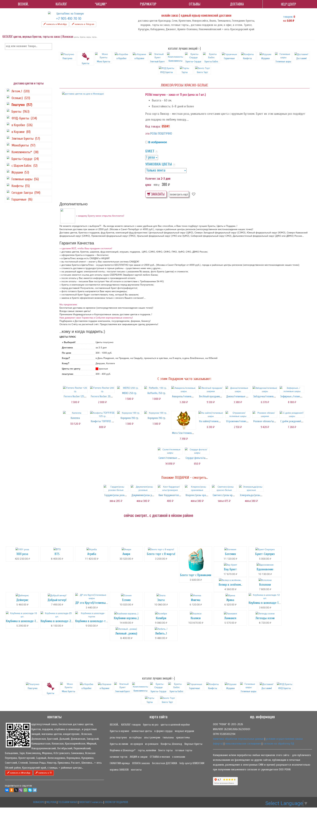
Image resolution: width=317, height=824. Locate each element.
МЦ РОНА (51, 802)
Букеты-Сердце (193, 61)
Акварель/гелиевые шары (187, 396)
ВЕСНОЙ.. (114, 724)
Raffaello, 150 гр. (156, 393)
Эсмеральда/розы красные (255, 495)
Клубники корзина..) (126, 618)
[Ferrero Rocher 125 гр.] (75, 389)
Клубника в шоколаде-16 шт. (24, 621)
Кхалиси (196, 618)
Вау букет (230, 569)
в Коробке (121, 58)
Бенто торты (165, 750)
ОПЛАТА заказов (141, 763)
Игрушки (265, 58)
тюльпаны (168, 737)
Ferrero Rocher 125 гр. (76, 396)
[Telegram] (35, 790)
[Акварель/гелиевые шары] (183, 389)
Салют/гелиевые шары (171, 458)
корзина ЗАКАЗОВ (119, 769)
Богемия (230, 554)
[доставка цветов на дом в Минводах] (83, 93)
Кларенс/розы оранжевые (200, 495)
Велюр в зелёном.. (230, 584)
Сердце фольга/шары (198, 458)
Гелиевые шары (283, 61)
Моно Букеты (103, 61)
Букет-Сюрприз (265, 554)
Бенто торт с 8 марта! (161, 554)
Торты (184, 72)
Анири (126, 554)
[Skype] (30, 790)
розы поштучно (118, 737)
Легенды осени (265, 618)
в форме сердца (163, 731)
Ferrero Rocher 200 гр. (103, 396)
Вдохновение (265, 569)
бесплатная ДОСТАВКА (164, 763)
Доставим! (301, 58)
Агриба (91, 554)
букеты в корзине (119, 731)
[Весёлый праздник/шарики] (210, 389)
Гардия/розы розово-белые (119, 495)
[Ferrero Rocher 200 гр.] (102, 389)
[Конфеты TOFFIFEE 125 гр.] (102, 414)
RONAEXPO (38, 802)
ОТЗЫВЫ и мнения (160, 756)
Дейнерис (22, 600)
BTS (57, 554)
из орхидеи (136, 743)
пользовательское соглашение (243, 743)
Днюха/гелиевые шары (239, 396)
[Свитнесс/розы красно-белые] (224, 488)
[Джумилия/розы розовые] (143, 488)
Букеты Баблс (211, 61)
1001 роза (22, 554)
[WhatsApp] (25, 790)
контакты (136, 769)
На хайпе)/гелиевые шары (214, 421)
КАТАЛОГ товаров (131, 724)
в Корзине (139, 58)
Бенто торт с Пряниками (195, 575)
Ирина (230, 600)
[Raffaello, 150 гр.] (156, 388)
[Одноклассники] (12, 790)
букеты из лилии (119, 743)
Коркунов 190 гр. (130, 418)
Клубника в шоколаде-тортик (94, 621)
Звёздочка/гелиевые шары (268, 396)
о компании (178, 756)
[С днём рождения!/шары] (292, 414)
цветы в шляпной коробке (175, 724)
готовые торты (183, 750)
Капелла (75, 418)
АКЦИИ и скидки (138, 756)
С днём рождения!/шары (294, 421)
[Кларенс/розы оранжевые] (197, 488)
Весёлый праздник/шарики (214, 396)
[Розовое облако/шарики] (264, 414)
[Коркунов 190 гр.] (129, 412)
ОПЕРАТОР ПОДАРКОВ (116, 802)
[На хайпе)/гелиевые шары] (210, 414)
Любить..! (161, 633)
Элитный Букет (157, 61)
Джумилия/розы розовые (145, 495)
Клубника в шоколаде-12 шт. (267, 603)
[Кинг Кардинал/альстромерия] (170, 488)
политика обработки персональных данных (238, 739)
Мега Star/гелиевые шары (187, 433)
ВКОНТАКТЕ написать (91, 802)
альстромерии (152, 737)
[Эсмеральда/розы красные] (251, 488)
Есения (126, 600)
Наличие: (151, 178)
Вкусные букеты (193, 743)
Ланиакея (230, 618)
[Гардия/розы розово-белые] (116, 488)
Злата (161, 600)
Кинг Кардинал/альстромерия (175, 495)
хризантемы (183, 737)
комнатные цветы (142, 731)
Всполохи (265, 584)
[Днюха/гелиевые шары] (237, 389)
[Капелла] (75, 412)
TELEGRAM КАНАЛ (67, 802)
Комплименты (175, 60)
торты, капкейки (147, 750)
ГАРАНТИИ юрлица (120, 763)
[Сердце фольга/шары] (197, 450)
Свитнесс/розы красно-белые (229, 495)
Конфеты (247, 58)
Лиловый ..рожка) (126, 633)
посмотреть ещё (179, 194)
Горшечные (229, 58)
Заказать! (157, 194)
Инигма (195, 600)
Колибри (161, 618)
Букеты (85, 63)
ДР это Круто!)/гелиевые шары (95, 603)
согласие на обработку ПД (278, 743)
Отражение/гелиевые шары (242, 421)
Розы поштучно (161, 133)
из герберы (135, 737)
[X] (16, 790)
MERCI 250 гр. (129, 393)
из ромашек (151, 743)
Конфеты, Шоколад (171, 743)
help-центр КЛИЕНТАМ (191, 763)
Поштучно (67, 58)
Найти (48, 46)
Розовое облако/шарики (266, 421)
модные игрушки (184, 731)
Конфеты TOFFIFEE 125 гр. (105, 421)
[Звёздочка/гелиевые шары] (264, 389)
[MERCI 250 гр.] (129, 388)
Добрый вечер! (57, 600)
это (147, 133)
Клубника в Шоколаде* (122, 750)
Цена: (148, 184)
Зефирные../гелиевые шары (296, 396)
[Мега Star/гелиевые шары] (183, 420)
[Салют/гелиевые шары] (170, 450)
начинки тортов (118, 756)
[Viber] (21, 790)
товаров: (288, 16)
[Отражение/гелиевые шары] (237, 414)
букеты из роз (150, 724)
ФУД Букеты (166, 72)
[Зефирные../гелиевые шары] (292, 389)
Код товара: (152, 126)
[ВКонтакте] (7, 790)
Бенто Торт (202, 72)
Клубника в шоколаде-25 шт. (59, 621)
